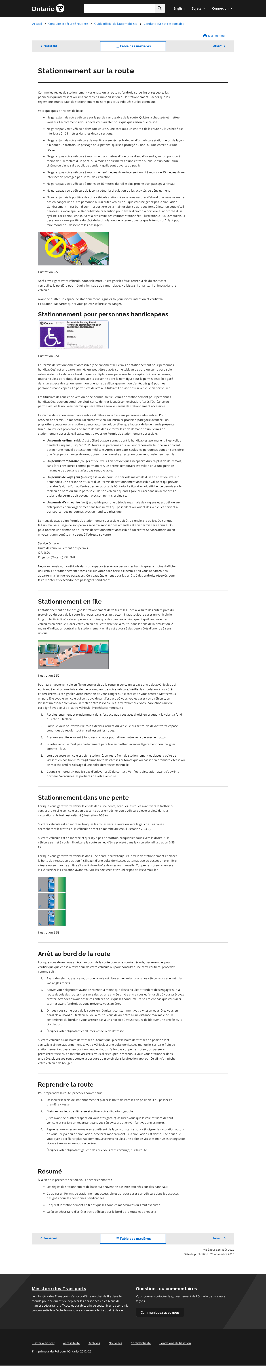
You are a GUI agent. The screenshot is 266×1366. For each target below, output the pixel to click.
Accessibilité (71, 1343)
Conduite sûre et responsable (164, 24)
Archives (94, 1343)
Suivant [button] (218, 45)
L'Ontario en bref (43, 1343)
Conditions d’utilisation (175, 1343)
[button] (160, 8)
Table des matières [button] (142, 47)
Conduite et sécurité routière (68, 24)
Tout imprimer (216, 35)
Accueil (37, 24)
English (179, 8)
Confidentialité (141, 1343)
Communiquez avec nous (160, 1312)
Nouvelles (115, 1343)
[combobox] (124, 8)
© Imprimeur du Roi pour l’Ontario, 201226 (61, 1351)
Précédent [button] (50, 45)
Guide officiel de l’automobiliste (115, 24)
